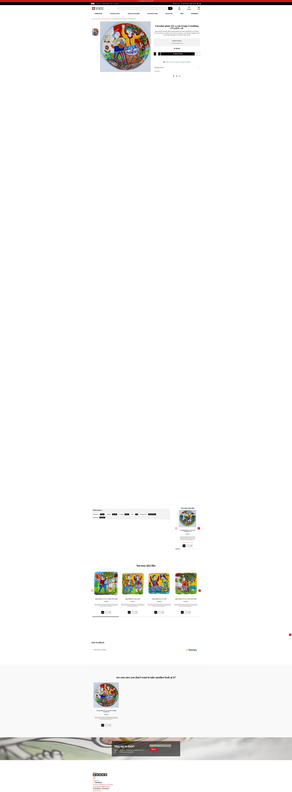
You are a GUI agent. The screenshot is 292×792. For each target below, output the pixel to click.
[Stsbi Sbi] (92, 3)
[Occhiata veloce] (191, 545)
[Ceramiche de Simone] (97, 8)
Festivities (168, 13)
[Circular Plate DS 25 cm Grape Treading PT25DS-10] (187, 518)
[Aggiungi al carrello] (184, 545)
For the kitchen (152, 13)
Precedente (97, 788)
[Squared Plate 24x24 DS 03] (132, 583)
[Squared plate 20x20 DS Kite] (159, 583)
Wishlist (189, 9)
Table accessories (134, 13)
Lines (181, 13)
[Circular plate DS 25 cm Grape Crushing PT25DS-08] (125, 46)
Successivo (105, 788)
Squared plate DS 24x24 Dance (132, 598)
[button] (116, 1)
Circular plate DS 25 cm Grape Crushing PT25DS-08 (106, 711)
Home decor (98, 13)
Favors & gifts (115, 13)
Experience (194, 13)
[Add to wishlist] (197, 53)
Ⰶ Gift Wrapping (177, 43)
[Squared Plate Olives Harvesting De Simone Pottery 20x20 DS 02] (185, 583)
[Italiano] (197, 3)
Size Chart (157, 71)
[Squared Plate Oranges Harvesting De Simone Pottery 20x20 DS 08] (106, 583)
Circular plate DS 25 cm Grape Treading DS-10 (187, 531)
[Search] (170, 8)
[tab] (98, 14)
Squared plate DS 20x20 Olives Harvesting (185, 598)
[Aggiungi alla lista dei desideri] (187, 545)
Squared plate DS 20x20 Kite (159, 598)
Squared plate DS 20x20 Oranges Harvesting (106, 598)
